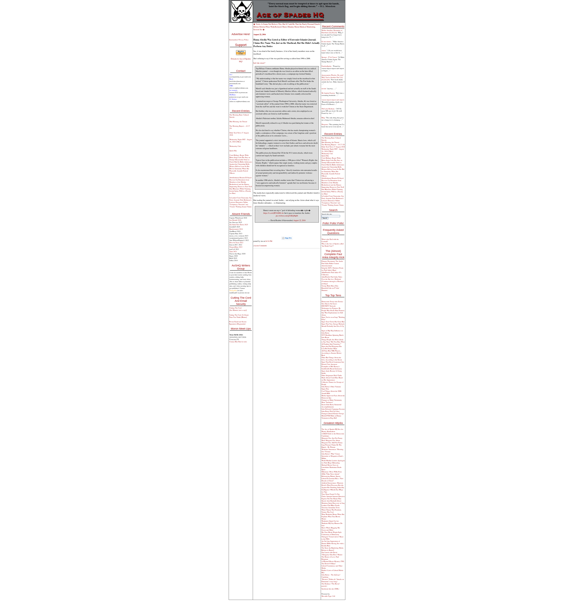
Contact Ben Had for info (238, 341)
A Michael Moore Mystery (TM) (333, 561)
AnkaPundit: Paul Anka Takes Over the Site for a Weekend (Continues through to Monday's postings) (333, 280)
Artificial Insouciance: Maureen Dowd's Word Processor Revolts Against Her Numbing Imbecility (333, 485)
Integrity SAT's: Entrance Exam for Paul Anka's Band (332, 269)
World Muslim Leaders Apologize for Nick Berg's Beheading (333, 461)
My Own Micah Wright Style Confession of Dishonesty (332, 533)
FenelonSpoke (327, 66)
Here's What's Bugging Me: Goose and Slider (331, 529)
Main (284, 26)
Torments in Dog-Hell (329, 418)
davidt (324, 88)
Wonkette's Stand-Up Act (330, 521)
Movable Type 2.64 (328, 596)
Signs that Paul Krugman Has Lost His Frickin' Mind (332, 347)
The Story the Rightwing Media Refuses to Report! (332, 549)
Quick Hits (233, 150)
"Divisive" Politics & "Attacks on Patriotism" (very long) (333, 580)
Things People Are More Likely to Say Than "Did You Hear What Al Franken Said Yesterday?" (333, 341)
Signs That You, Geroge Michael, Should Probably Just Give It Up (333, 325)
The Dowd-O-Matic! (329, 563)
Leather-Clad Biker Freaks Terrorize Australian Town (331, 506)
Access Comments (260, 245)
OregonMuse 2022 (235, 247)
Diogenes (325, 124)
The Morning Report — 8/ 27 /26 (333, 144)
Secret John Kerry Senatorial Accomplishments (331, 405)
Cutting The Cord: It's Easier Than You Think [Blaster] (239, 316)
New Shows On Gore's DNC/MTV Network (329, 305)
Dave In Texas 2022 (236, 242)
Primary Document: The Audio (332, 261)
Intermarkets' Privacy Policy (239, 40)
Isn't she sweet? (259, 63)
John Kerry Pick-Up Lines (330, 411)
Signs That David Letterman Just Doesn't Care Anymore (333, 363)
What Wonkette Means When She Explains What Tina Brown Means (333, 516)
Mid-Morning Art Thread (238, 121)
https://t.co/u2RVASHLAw (273, 213)
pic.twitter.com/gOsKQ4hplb (287, 215)
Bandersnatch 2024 (236, 229)
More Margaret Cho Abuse (331, 440)
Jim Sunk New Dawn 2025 (238, 224)
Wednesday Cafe (235, 146)
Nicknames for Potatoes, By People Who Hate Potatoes (333, 309)
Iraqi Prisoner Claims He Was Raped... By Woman (332, 446)
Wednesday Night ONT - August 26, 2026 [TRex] (240, 140)
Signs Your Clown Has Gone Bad (333, 321)
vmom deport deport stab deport (333, 100)
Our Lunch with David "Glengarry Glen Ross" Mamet (332, 553)
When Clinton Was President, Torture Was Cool (331, 511)
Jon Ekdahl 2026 (235, 220)
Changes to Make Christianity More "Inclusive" (332, 401)
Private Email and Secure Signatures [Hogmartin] (237, 322)
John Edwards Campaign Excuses (333, 409)
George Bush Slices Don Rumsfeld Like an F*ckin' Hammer (330, 288)
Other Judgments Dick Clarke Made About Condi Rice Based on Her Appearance (332, 377)
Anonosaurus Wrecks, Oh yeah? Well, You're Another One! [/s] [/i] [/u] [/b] (333, 77)
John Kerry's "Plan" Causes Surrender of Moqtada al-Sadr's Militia (332, 456)
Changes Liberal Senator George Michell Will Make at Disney (333, 414)
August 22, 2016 (299, 220)
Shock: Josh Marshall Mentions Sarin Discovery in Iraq (333, 502)
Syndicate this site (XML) (330, 589)
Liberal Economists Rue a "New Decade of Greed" (332, 479)
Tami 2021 (233, 251)
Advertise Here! (241, 34)
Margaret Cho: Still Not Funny (332, 442)
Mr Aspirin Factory (328, 93)
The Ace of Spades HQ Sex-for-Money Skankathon (333, 430)
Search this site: (327, 214)
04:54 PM (268, 241)
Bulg (323, 117)
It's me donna (326, 41)
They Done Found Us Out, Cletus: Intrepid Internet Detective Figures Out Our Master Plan (333, 496)
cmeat (324, 50)
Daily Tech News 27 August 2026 (333, 147)
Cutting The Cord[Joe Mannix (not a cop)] (238, 309)
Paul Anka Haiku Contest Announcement (330, 264)
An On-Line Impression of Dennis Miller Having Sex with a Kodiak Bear (333, 543)
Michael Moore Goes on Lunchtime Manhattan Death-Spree (332, 467)
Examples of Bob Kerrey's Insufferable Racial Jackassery (332, 367)
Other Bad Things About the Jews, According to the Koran (332, 358)
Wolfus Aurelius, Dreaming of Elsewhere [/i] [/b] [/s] (332, 31)
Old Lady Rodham (328, 109)
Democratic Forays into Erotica (332, 301)
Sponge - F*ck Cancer (329, 57)
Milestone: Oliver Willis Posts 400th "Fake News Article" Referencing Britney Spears (332, 474)
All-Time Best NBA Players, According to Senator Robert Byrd (331, 353)
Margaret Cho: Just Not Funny (332, 438)
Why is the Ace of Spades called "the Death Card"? (333, 245)
